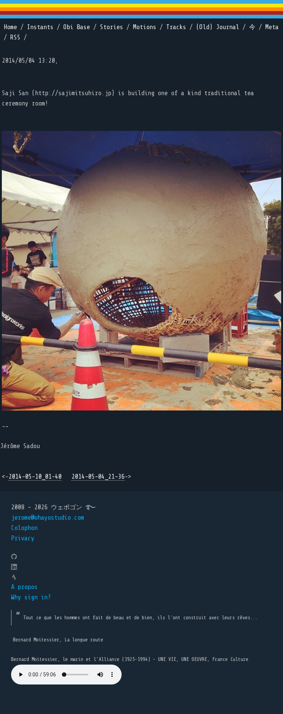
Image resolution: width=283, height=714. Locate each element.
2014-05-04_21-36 (98, 476)
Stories (111, 27)
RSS (15, 37)
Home (10, 27)
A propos (24, 586)
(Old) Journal (217, 27)
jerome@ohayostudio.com (47, 517)
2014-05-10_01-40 (35, 476)
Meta (272, 27)
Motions (144, 27)
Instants (40, 27)
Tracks (176, 27)
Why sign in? (31, 597)
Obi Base (76, 27)
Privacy (22, 538)
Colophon (24, 527)
